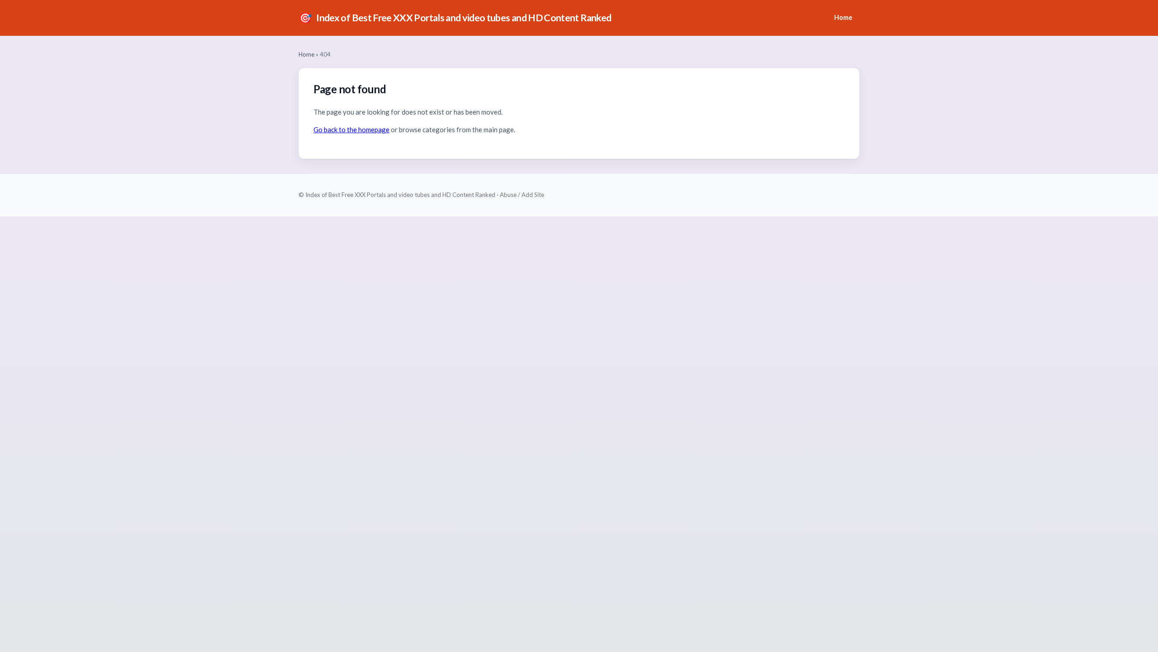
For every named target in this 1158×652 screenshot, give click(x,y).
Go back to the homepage (351, 129)
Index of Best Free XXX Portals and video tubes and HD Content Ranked (455, 17)
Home (843, 17)
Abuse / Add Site (522, 194)
